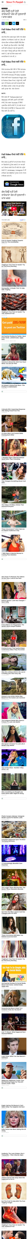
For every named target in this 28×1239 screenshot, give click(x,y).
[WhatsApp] (6, 23)
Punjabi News (9, 6)
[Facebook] (3, 23)
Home (3, 6)
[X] (10, 23)
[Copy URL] (17, 23)
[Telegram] (13, 23)
